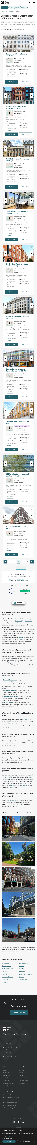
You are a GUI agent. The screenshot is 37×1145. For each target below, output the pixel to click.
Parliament (18, 621)
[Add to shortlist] (32, 37)
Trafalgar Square (7, 969)
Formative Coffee (7, 777)
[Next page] (32, 561)
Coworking (6, 1080)
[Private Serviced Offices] (27, 58)
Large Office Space (8, 1083)
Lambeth (5, 971)
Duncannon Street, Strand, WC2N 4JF (16, 55)
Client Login (22, 1083)
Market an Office (23, 1080)
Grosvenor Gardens (25, 974)
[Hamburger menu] (33, 2)
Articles (20, 1072)
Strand (21, 969)
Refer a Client (22, 1070)
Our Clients (6, 1072)
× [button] (35, 1129)
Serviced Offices (7, 1078)
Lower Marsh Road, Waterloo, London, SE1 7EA (17, 212)
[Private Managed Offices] (28, 426)
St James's (5, 963)
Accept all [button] (9, 1141)
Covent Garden (24, 963)
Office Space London (9, 1095)
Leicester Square (7, 977)
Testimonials (6, 1075)
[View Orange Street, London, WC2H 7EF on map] (9, 428)
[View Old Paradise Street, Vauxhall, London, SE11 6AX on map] (9, 480)
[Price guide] (23, 62)
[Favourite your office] (22, 2)
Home (2, 11)
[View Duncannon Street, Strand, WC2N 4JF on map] (9, 60)
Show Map (20, 602)
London (11, 11)
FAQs (4, 1070)
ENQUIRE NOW (11, 82)
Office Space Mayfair (9, 1100)
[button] (18, 1138)
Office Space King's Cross (10, 1108)
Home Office (28, 621)
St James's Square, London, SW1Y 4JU (16, 527)
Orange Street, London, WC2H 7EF (17, 422)
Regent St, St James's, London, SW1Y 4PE (17, 317)
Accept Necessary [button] (25, 1141)
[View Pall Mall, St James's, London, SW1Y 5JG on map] (9, 165)
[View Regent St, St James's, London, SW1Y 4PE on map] (9, 323)
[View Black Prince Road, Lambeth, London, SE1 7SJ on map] (9, 270)
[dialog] (18, 1136)
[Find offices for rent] (26, 2)
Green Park (5, 982)
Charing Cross (6, 966)
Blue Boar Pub (25, 785)
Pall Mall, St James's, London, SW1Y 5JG (17, 160)
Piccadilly (5, 974)
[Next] (30, 43)
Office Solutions (23, 1078)
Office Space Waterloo (9, 1105)
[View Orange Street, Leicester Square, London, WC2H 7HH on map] (9, 375)
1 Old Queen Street (14, 724)
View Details (25, 82)
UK (6, 11)
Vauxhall (22, 971)
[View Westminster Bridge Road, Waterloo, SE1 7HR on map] (9, 113)
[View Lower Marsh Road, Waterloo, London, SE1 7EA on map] (9, 218)
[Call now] (30, 2)
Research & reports (8, 1086)
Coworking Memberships (11, 696)
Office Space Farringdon (10, 1102)
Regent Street (23, 980)
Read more (11, 1136)
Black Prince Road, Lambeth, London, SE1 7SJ (17, 265)
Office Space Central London (11, 1097)
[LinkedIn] (23, 1122)
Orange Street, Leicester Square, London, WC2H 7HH (16, 370)
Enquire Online (19, 1012)
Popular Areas (8, 1091)
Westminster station (13, 800)
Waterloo (21, 637)
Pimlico (21, 977)
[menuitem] (10, 1070)
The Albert (13, 785)
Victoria (22, 639)
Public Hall (26, 719)
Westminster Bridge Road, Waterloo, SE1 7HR (16, 107)
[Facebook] (19, 1122)
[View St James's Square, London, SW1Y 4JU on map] (9, 533)
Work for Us (21, 1075)
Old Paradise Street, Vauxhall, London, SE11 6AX (17, 475)
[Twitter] (14, 1122)
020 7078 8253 (22, 580)
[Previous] (7, 43)
